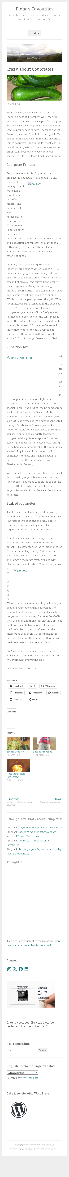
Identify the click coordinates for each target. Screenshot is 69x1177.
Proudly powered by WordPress (34, 1145)
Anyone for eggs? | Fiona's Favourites (40, 827)
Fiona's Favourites (34, 9)
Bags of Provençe (42, 751)
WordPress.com (49, 1149)
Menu (36, 33)
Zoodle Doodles (15, 751)
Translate (32, 1077)
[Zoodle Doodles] (18, 743)
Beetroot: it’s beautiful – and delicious (19, 802)
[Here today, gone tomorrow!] (18, 765)
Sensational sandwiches (51, 800)
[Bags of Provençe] (44, 743)
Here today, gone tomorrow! (16, 775)
